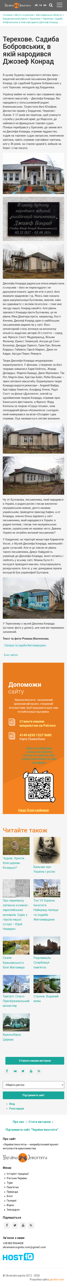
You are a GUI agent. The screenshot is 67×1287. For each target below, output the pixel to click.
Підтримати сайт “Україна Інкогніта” (32, 1129)
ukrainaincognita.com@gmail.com (24, 1247)
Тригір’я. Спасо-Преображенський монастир (16, 1001)
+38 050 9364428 (13, 1243)
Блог (10, 1196)
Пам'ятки (13, 1187)
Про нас (18, 1122)
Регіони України (17, 1178)
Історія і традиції (17, 1173)
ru (40, 5)
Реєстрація (16, 1108)
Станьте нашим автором (35, 1060)
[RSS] (31, 1225)
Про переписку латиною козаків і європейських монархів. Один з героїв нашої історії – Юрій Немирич (15, 915)
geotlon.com (57, 1279)
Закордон (13, 1209)
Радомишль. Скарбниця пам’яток (43, 962)
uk (36, 5)
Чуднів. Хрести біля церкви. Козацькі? (13, 862)
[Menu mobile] (59, 5)
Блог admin (11, 654)
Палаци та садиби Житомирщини (25, 645)
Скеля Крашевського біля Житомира (14, 962)
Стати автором (39, 1122)
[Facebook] (7, 1225)
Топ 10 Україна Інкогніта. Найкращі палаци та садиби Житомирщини (46, 910)
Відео (10, 1205)
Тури (10, 1182)
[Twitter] (15, 1225)
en (44, 5)
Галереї (11, 1200)
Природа (12, 1191)
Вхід (12, 1103)
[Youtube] (23, 1225)
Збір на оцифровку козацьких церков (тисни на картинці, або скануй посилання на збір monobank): (39, 755)
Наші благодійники (33, 810)
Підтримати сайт (33, 1095)
